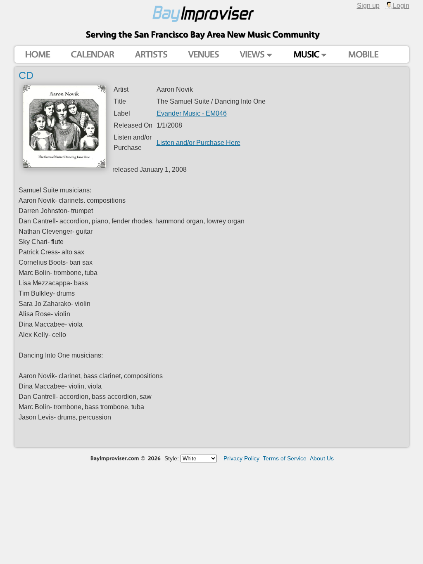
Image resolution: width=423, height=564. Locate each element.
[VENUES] (203, 55)
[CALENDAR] (92, 55)
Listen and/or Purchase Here (198, 142)
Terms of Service (285, 458)
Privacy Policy (241, 458)
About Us (322, 458)
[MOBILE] (363, 55)
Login (401, 5)
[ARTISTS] (151, 55)
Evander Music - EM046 (192, 113)
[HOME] (37, 55)
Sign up (368, 5)
